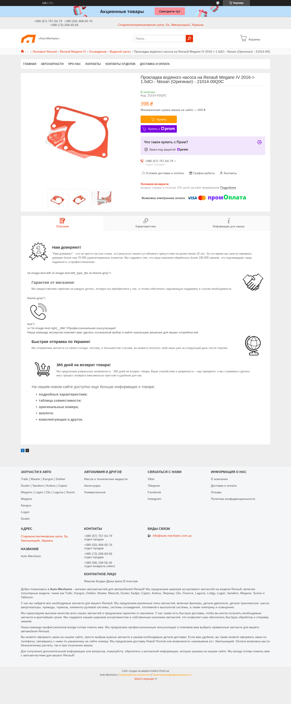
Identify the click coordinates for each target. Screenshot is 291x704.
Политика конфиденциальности (233, 498)
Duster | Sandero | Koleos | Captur (44, 485)
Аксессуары (92, 485)
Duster (25, 518)
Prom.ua (164, 671)
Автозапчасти (52, 64)
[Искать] (189, 38)
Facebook (154, 492)
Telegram (154, 485)
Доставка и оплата (155, 64)
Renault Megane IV (73, 51)
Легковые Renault (45, 51)
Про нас (74, 64)
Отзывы (216, 492)
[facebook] (22, 451)
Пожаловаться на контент (135, 674)
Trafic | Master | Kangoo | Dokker (43, 479)
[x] (27, 451)
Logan (25, 512)
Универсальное (95, 492)
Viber (151, 479)
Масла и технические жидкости (106, 479)
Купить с (154, 128)
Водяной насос (120, 51)
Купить (161, 119)
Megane (26, 498)
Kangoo (26, 505)
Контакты (93, 64)
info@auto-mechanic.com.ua (172, 535)
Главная (29, 64)
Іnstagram (154, 498)
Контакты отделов (120, 64)
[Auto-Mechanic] (28, 38)
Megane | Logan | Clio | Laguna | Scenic (48, 492)
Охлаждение (98, 51)
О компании (219, 479)
